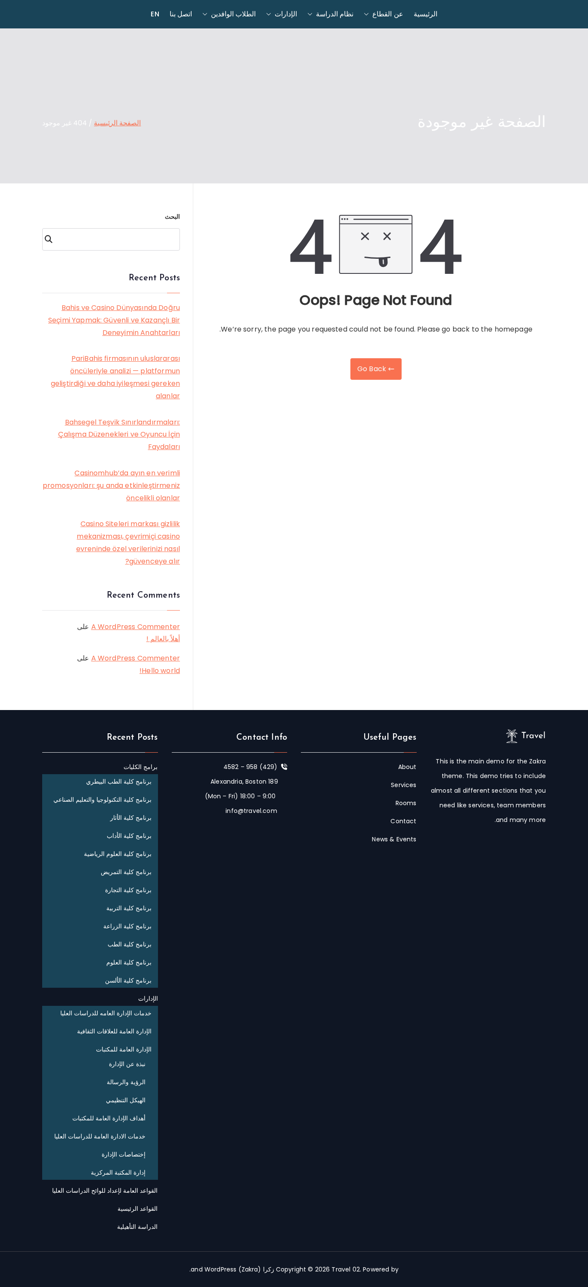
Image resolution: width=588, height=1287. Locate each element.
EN (155, 14)
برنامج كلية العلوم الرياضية (118, 854)
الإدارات (286, 14)
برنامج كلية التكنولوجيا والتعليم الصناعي (102, 799)
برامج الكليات (141, 767)
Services (403, 785)
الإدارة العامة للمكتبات (124, 1049)
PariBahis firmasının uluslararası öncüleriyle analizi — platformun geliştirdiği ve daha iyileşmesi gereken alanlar (115, 377)
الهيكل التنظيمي (125, 1100)
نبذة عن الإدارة (127, 1064)
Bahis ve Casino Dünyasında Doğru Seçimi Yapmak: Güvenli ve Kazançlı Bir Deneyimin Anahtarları (114, 320)
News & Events (394, 839)
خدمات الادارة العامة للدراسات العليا (100, 1136)
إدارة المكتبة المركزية (118, 1172)
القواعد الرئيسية (138, 1208)
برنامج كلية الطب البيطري (119, 781)
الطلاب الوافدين (233, 14)
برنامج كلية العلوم (129, 962)
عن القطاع (387, 14)
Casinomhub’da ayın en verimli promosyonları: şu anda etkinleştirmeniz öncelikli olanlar (111, 485)
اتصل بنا (181, 14)
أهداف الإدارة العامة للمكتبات (108, 1118)
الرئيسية (425, 14)
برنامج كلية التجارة (128, 890)
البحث (172, 216)
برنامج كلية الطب (130, 944)
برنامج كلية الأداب (129, 835)
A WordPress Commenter (135, 627)
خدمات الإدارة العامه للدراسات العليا (106, 1013)
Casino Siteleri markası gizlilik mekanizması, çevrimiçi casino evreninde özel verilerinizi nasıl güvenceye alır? (128, 542)
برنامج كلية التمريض (126, 872)
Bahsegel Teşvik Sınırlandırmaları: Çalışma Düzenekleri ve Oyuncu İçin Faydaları (119, 434)
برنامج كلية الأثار (131, 817)
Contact (403, 821)
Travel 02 (345, 1269)
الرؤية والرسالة (126, 1082)
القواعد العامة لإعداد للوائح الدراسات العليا (105, 1190)
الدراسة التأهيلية (137, 1226)
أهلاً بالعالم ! (163, 639)
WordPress (220, 1269)
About (407, 767)
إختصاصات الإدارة (123, 1154)
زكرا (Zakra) (256, 1269)
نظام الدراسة (334, 14)
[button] (368, 14)
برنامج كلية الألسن (128, 980)
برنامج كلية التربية (129, 908)
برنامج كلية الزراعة (127, 926)
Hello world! (159, 671)
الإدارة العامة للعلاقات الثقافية (114, 1031)
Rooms (406, 803)
